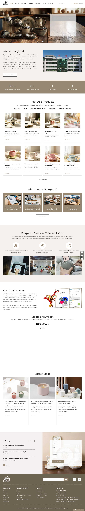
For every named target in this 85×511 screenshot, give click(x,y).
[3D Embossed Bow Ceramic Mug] (32, 154)
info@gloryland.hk (62, 493)
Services (5, 493)
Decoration (19, 497)
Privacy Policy (64, 508)
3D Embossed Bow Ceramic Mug (32, 164)
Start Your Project (42, 216)
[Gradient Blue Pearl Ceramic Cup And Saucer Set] (72, 154)
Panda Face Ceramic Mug (31, 131)
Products (5, 491)
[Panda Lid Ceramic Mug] (13, 121)
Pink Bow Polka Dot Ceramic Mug (52, 132)
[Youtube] (79, 479)
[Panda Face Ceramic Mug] (32, 121)
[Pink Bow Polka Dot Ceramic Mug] (52, 121)
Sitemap (58, 508)
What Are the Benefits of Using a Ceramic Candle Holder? (67, 402)
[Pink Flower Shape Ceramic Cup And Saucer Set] (52, 154)
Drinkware (19, 491)
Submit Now (58, 461)
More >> (31, 440)
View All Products (42, 179)
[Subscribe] (66, 479)
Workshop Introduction (42, 493)
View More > (7, 139)
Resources (6, 497)
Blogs (4, 499)
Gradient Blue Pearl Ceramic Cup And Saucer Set (71, 164)
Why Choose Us (40, 497)
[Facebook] (74, 479)
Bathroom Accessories (22, 499)
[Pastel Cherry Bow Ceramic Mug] (72, 121)
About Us (5, 495)
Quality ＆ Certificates (42, 495)
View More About (9, 75)
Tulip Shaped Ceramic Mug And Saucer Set (12, 164)
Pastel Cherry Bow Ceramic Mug (72, 131)
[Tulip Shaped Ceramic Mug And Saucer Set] (13, 154)
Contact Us (6, 501)
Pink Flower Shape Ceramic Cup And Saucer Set (52, 164)
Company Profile (41, 491)
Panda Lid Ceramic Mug (10, 131)
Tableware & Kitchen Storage (24, 495)
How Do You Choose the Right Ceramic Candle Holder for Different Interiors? (42, 402)
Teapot (18, 493)
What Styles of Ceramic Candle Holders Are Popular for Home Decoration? (15, 402)
